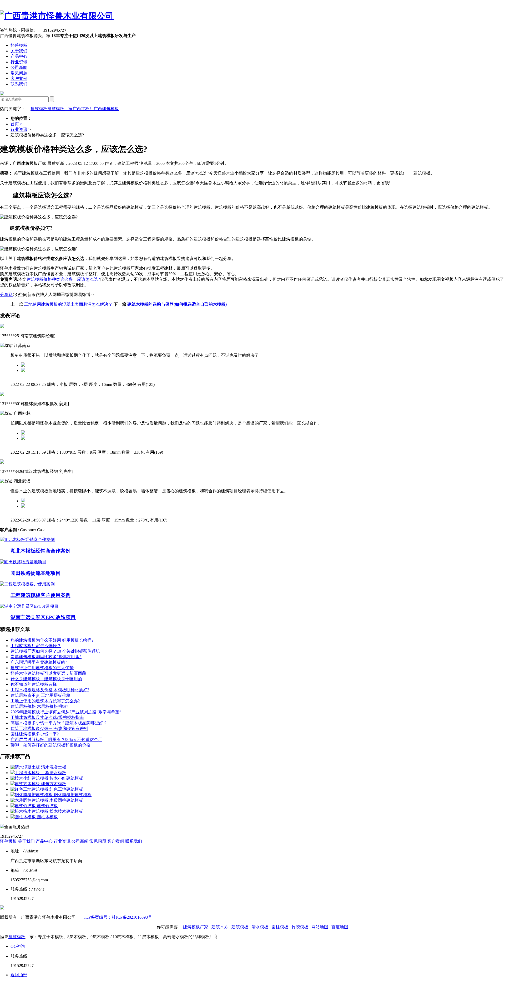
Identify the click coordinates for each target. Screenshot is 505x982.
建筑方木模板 (53, 783)
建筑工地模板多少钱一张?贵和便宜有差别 (49, 728)
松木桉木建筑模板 (66, 811)
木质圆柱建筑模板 (66, 800)
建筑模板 (39, 108)
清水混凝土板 (53, 767)
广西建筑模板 (106, 108)
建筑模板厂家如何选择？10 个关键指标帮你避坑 (55, 651)
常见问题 (19, 73)
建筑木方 (219, 927)
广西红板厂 (83, 108)
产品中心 (19, 56)
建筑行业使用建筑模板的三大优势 (42, 668)
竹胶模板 (299, 927)
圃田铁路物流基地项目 (35, 573)
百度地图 (339, 927)
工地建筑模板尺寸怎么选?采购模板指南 (47, 717)
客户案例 (19, 78)
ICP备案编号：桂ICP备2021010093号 (118, 917)
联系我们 (19, 84)
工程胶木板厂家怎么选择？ (36, 645)
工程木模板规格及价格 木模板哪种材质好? (50, 690)
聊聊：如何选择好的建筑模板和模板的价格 (50, 745)
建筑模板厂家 (60, 108)
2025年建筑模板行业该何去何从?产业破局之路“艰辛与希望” (66, 712)
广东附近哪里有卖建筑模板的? (39, 662)
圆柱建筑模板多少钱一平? (35, 734)
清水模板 (259, 927)
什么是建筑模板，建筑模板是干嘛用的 (46, 679)
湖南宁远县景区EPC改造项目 (43, 617)
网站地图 (319, 927)
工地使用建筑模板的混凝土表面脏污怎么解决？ (68, 304)
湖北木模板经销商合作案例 (40, 551)
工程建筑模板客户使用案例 (40, 595)
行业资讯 (19, 62)
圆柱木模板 (47, 817)
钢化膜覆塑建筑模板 (73, 794)
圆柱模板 (279, 927)
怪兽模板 (19, 45)
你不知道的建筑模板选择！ (36, 684)
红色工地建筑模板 (66, 789)
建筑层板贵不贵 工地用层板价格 (40, 695)
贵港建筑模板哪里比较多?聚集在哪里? (46, 656)
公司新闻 (19, 67)
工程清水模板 (53, 772)
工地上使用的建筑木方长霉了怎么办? (45, 701)
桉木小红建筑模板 (66, 778)
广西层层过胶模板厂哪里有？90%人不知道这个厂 (56, 739)
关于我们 (19, 51)
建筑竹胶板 (47, 806)
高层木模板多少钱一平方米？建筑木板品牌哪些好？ (59, 723)
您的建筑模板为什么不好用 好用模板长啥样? (52, 640)
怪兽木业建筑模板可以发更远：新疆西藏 (48, 673)
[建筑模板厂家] (57, 16)
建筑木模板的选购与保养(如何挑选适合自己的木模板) (177, 304)
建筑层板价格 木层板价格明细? (39, 706)
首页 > (16, 124)
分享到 (6, 294)
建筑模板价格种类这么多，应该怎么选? (63, 279)
